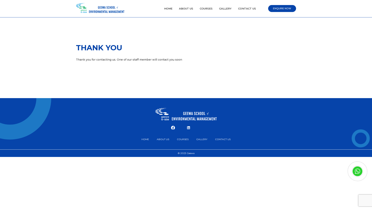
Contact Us (247, 8)
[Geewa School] (100, 8)
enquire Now (282, 8)
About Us (186, 8)
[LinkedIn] (188, 128)
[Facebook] (173, 128)
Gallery (225, 8)
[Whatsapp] (196, 128)
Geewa (191, 153)
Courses (206, 8)
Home (168, 8)
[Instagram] (181, 128)
